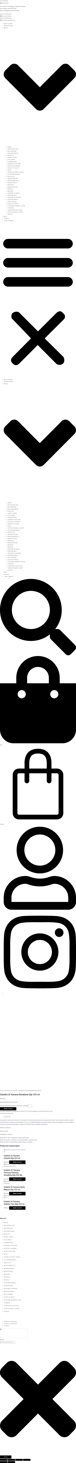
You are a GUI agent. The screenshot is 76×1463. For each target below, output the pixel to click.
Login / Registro (9, 220)
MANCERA (10, 185)
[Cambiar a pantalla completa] (11, 1460)
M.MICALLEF (11, 176)
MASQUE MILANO (12, 187)
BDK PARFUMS (11, 151)
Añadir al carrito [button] (17, 1162)
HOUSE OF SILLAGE (13, 168)
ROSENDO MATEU (12, 199)
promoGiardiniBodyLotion (45, 1111)
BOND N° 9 (7, 1234)
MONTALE (10, 191)
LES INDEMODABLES (13, 174)
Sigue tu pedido (8, 23)
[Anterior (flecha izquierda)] (3, 1462)
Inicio (1, 1090)
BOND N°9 (10, 155)
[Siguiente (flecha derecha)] (11, 1462)
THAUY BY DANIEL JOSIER (15, 212)
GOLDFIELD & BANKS (13, 166)
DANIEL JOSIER (12, 157)
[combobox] (7, 1342)
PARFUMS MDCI (12, 195)
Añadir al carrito (8, 1109)
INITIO (9, 170)
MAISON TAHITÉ (12, 183)
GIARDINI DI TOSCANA (14, 164)
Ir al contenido (4, 1)
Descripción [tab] (7, 1117)
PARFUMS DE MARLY (13, 193)
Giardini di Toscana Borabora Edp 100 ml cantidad (14, 1106)
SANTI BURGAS (11, 202)
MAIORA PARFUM (12, 178)
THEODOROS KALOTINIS (14, 210)
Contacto (6, 218)
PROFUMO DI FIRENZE (14, 197)
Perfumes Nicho (8, 26)
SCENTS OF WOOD (12, 204)
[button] (38, 300)
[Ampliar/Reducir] (3, 1460)
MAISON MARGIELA (13, 180)
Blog (5, 216)
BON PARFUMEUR (12, 153)
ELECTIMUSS (11, 159)
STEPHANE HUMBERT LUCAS (16, 206)
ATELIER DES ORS (12, 149)
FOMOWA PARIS (12, 162)
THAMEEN (10, 208)
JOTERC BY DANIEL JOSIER (15, 172)
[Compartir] (19, 1460)
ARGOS (9, 147)
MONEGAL (10, 189)
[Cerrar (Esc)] (26, 1460)
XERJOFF (10, 214)
